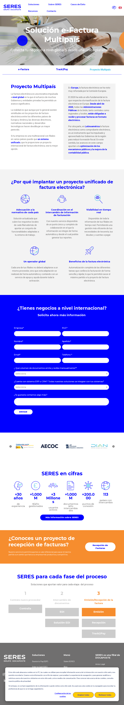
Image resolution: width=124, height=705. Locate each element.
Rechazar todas (105, 695)
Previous (10, 446)
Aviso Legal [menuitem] (100, 664)
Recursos (33, 11)
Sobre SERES (54, 4)
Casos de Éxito (78, 4)
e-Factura (23, 69)
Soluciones (33, 4)
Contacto (51, 11)
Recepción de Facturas (100, 546)
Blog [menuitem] (65, 666)
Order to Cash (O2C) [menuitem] (39, 666)
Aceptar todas (83, 695)
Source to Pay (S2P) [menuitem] (40, 661)
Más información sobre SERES (62, 517)
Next (113, 446)
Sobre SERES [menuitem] (69, 661)
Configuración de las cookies (63, 694)
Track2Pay (62, 69)
